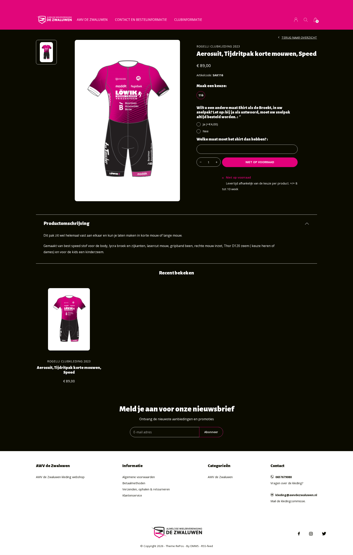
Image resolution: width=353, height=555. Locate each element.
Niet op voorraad (260, 162)
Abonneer (211, 432)
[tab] (176, 223)
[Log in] (296, 20)
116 (200, 95)
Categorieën (219, 466)
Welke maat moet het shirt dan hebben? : (232, 139)
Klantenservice (132, 495)
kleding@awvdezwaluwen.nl (296, 495)
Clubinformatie (188, 19)
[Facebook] (299, 534)
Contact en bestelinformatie (141, 19)
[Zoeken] (306, 20)
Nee (206, 131)
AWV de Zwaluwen (92, 19)
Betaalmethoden (133, 483)
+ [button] (216, 162)
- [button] (201, 162)
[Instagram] (311, 534)
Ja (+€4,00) (210, 124)
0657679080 (283, 477)
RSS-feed (207, 546)
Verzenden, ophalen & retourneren (146, 489)
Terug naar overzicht (299, 37)
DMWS (194, 546)
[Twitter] (324, 534)
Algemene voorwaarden (138, 477)
